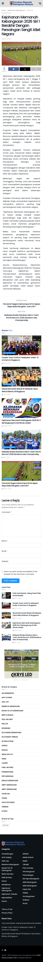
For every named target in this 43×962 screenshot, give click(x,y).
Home (4, 10)
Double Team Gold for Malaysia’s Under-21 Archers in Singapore (20, 358)
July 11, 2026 (17, 598)
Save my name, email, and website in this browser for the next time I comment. (20, 572)
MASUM (4, 750)
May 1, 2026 (6, 457)
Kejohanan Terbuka (10, 737)
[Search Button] (40, 3)
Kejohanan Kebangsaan (16, 10)
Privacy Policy (7, 913)
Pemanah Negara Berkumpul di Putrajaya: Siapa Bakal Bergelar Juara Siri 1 (20, 484)
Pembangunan (7, 772)
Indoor (5, 724)
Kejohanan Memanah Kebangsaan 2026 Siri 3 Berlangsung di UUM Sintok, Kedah (21, 421)
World (4, 811)
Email (5, 551)
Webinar (5, 807)
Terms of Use (7, 909)
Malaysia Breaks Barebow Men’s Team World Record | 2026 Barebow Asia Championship (21, 453)
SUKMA (4, 798)
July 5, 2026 (7, 363)
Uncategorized (8, 802)
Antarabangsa (9, 353)
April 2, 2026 (7, 489)
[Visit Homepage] (21, 3)
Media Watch (7, 754)
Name (5, 541)
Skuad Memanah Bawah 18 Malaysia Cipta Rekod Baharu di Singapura (20, 390)
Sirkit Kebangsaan (9, 785)
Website (5, 561)
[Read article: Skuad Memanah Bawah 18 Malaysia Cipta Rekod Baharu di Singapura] (21, 377)
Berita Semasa (9, 416)
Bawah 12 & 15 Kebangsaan (12, 711)
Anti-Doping (7, 697)
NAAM (4, 759)
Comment (7, 512)
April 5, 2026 (6, 39)
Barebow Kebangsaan (11, 706)
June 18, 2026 (7, 426)
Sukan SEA (6, 794)
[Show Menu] (3, 3)
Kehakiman (6, 728)
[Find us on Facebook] (2, 950)
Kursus (4, 745)
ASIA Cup (5, 702)
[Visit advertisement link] (21, 664)
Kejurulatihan (7, 741)
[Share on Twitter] (25, 69)
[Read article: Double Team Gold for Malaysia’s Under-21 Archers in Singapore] (21, 345)
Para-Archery (8, 767)
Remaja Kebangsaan (10, 780)
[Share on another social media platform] (36, 69)
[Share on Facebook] (13, 69)
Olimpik (5, 763)
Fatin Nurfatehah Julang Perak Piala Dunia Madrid (27, 594)
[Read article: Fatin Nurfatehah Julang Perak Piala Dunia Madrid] (6, 595)
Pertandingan (7, 776)
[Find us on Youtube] (5, 950)
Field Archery (7, 719)
